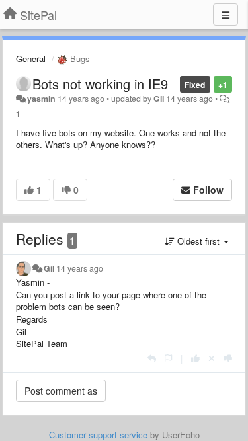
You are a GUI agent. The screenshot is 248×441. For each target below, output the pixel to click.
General (31, 58)
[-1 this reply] (228, 358)
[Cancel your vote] (211, 358)
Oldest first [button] (198, 241)
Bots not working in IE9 (100, 83)
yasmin (41, 98)
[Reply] (151, 358)
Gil (158, 98)
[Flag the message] (168, 358)
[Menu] (225, 14)
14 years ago (79, 268)
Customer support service (98, 434)
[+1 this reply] (195, 358)
